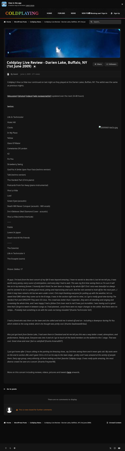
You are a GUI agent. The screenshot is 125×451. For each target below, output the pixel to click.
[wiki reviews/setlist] (42, 96)
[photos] (21, 96)
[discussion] (12, 96)
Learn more (4, 4)
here (69, 372)
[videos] (29, 96)
